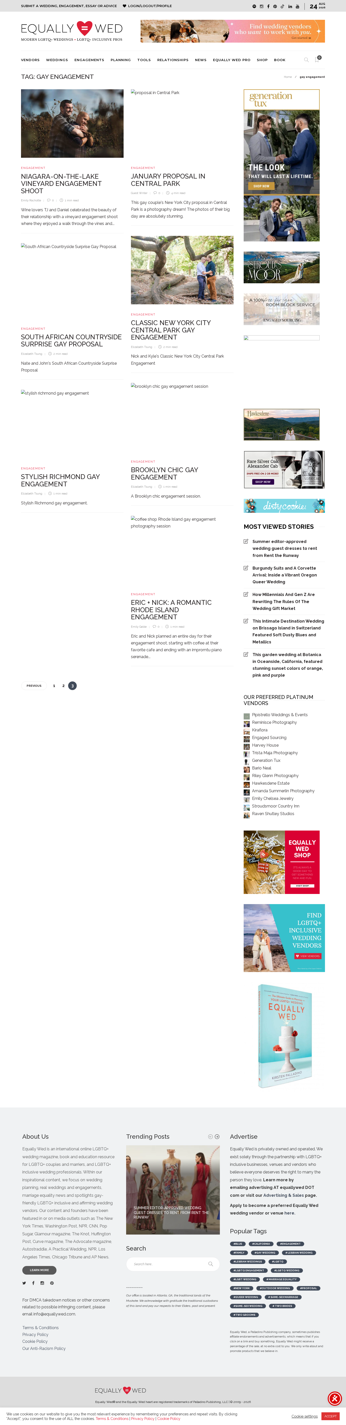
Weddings (57, 60)
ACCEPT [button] (330, 1416)
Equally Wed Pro (232, 60)
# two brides (282, 1306)
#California (261, 1243)
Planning (121, 60)
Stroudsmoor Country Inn (275, 806)
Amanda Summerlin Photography (283, 790)
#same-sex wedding (248, 1306)
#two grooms (244, 1314)
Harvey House (265, 745)
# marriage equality (281, 1279)
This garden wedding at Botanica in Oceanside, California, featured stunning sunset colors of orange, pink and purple (288, 665)
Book (279, 60)
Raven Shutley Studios (273, 813)
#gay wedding (265, 1252)
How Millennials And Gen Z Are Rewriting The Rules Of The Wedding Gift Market (284, 601)
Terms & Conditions (40, 1327)
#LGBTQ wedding (286, 1270)
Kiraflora (259, 730)
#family (239, 1252)
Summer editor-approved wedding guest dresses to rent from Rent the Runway (285, 548)
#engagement (290, 1243)
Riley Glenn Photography (275, 775)
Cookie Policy (35, 1341)
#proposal (308, 1288)
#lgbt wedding (245, 1279)
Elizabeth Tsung (141, 347)
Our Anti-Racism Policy (44, 1348)
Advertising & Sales (283, 1195)
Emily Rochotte (31, 200)
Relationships (173, 60)
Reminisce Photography (274, 722)
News (201, 60)
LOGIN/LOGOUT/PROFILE (150, 6)
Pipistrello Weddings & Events (280, 714)
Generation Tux (266, 760)
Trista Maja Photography (275, 752)
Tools (144, 60)
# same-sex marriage (283, 1297)
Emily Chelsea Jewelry (273, 798)
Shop (262, 60)
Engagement (33, 168)
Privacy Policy (35, 1334)
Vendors (30, 60)
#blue (238, 1243)
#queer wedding (246, 1297)
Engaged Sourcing (269, 737)
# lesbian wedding (299, 1252)
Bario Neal (261, 768)
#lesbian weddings (248, 1261)
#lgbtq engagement (249, 1270)
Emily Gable (139, 626)
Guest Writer (139, 193)
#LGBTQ (277, 1261)
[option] (173, 1190)
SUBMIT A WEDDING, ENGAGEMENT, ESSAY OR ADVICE (69, 6)
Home (288, 77)
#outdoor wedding (275, 1288)
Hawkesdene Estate (271, 783)
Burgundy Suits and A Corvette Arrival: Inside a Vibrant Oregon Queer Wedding (285, 575)
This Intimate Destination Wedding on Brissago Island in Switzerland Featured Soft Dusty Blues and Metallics (288, 631)
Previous (34, 686)
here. (289, 1213)
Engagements (89, 60)
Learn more (39, 1270)
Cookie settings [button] (305, 1416)
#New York (242, 1288)
